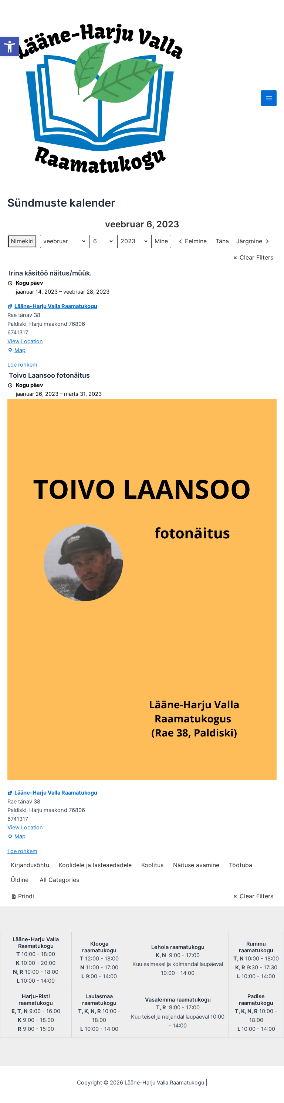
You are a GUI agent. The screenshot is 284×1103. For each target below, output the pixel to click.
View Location (25, 341)
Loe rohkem (22, 364)
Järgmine (249, 241)
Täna (222, 241)
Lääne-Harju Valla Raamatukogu (55, 306)
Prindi (22, 897)
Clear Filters (256, 257)
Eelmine (196, 241)
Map (16, 351)
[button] (9, 46)
